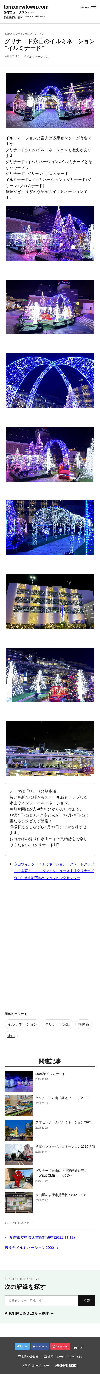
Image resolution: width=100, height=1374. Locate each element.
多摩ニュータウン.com (19, 12)
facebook (41, 1346)
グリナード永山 (58, 1024)
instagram (61, 1346)
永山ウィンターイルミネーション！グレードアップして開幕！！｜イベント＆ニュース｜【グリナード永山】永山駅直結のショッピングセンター (54, 870)
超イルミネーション (36, 56)
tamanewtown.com (26, 7)
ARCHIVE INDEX (66, 1365)
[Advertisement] (50, 943)
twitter (24, 1346)
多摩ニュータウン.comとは (64, 1356)
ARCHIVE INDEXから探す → (29, 1313)
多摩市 (83, 1024)
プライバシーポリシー (36, 1365)
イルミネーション (22, 1024)
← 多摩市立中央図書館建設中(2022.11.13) (40, 1237)
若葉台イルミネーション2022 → (32, 1247)
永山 (11, 1035)
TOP (80, 1348)
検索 (87, 1300)
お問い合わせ (29, 1356)
